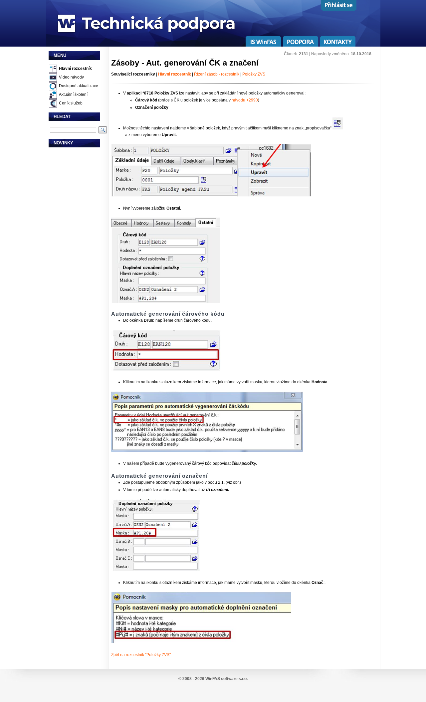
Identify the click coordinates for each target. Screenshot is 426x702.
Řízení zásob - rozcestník (216, 74)
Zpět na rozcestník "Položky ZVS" (141, 654)
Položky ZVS (253, 74)
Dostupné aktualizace (78, 86)
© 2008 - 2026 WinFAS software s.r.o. (213, 678)
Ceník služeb (71, 103)
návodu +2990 (244, 100)
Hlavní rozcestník (75, 68)
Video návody (71, 77)
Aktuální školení (73, 94)
